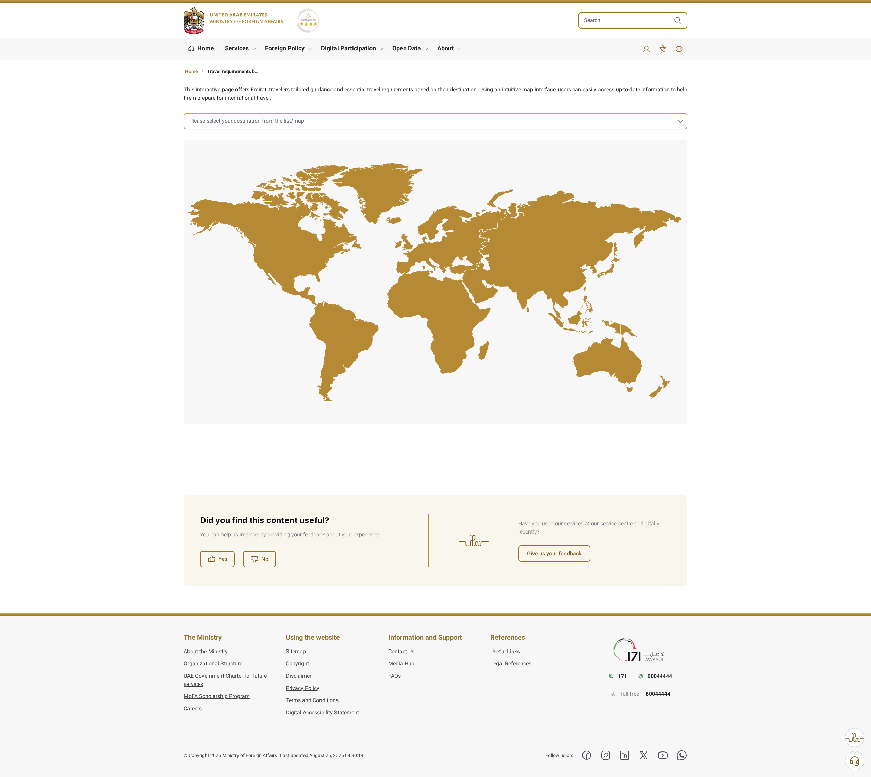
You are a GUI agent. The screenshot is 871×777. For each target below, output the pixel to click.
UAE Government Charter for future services (225, 680)
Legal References (510, 663)
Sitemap (296, 651)
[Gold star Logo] (308, 20)
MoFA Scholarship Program (217, 696)
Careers (193, 708)
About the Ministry (206, 651)
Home (191, 71)
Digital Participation (348, 48)
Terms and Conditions (312, 700)
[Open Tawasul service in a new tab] (640, 650)
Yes (222, 559)
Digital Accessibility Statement (322, 712)
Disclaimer (298, 676)
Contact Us (401, 651)
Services (237, 48)
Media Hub (401, 663)
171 (622, 676)
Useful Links (505, 651)
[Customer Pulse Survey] (854, 737)
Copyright (297, 663)
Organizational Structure (213, 663)
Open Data (406, 48)
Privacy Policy (302, 688)
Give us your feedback (554, 553)
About (445, 48)
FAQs (394, 676)
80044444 (658, 694)
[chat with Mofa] (854, 760)
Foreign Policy (285, 48)
